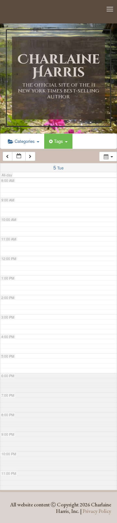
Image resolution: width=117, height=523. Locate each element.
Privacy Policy (97, 511)
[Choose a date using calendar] (19, 156)
